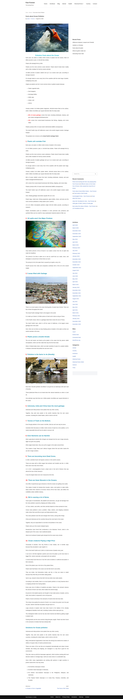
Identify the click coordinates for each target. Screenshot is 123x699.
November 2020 (77, 324)
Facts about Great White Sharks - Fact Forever (84, 191)
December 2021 (77, 290)
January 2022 (76, 287)
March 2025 (76, 228)
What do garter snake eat (79, 50)
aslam (28, 18)
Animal (64, 3)
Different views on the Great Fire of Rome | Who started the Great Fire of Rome (84, 186)
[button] (83, 3)
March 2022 (76, 284)
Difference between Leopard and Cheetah (83, 42)
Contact (95, 3)
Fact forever (29, 697)
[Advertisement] (85, 25)
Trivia (74, 367)
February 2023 (76, 253)
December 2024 (77, 230)
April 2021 (75, 310)
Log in (74, 331)
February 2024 (76, 247)
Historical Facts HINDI (78, 362)
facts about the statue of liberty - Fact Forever (84, 206)
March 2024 (76, 245)
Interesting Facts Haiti (78, 53)
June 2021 (75, 304)
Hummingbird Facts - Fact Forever (81, 196)
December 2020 (77, 321)
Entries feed (76, 334)
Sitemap (81, 697)
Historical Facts (76, 359)
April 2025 (75, 225)
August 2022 (76, 270)
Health (70, 3)
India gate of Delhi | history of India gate (83, 203)
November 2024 (77, 233)
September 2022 (77, 267)
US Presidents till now (78, 208)
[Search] (95, 173)
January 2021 (76, 318)
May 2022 (75, 279)
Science (30, 12)
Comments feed (77, 337)
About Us (58, 697)
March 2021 (76, 312)
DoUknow (52, 3)
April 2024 (75, 242)
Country (88, 3)
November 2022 (77, 262)
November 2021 (77, 293)
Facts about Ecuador (78, 48)
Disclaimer (74, 697)
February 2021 (76, 315)
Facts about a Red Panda (80, 193)
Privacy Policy (66, 697)
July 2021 (75, 301)
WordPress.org (76, 340)
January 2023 (76, 256)
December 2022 (77, 259)
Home (45, 3)
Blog (58, 3)
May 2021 (75, 307)
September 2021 (77, 296)
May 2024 (75, 239)
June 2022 (75, 276)
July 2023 (75, 250)
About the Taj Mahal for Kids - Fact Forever (83, 201)
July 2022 (75, 273)
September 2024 (77, 236)
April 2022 (75, 281)
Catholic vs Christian (78, 45)
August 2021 (76, 298)
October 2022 (76, 264)
